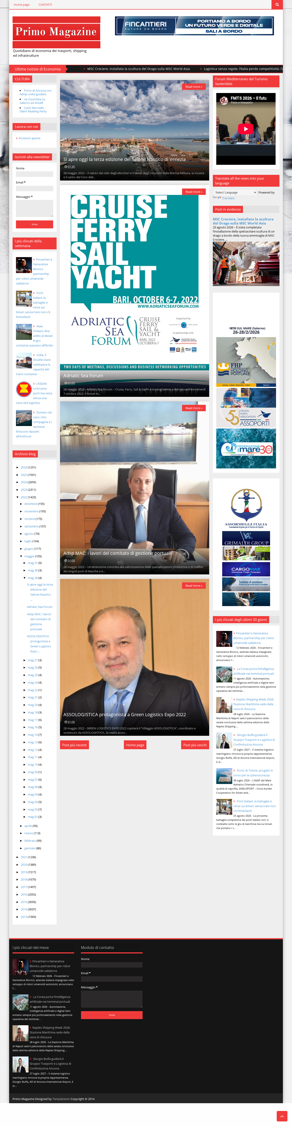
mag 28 (33, 578)
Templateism (61, 1099)
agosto (29, 534)
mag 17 (33, 720)
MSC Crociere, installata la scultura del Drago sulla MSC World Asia (89, 69)
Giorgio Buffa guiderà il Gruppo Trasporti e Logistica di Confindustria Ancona (254, 739)
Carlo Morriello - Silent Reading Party (33, 110)
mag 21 (33, 697)
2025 (24, 475)
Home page (21, 5)
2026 (24, 467)
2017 (24, 887)
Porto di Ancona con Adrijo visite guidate (36, 92)
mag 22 (33, 690)
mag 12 (33, 750)
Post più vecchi (195, 745)
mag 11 (33, 757)
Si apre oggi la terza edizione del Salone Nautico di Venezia (124, 159)
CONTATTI (45, 5)
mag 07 (33, 779)
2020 (24, 865)
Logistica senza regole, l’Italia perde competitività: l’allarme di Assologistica (211, 69)
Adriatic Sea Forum (39, 607)
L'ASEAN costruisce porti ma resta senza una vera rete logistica (34, 393)
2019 (24, 872)
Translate (228, 198)
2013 (24, 917)
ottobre (30, 519)
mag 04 (33, 802)
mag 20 (33, 705)
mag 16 (33, 727)
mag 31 (33, 563)
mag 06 (33, 787)
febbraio (30, 841)
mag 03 (33, 809)
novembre (31, 511)
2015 (24, 902)
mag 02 (33, 817)
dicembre (31, 504)
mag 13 (33, 742)
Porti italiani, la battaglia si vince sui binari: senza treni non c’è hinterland (254, 806)
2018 (24, 879)
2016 (24, 894)
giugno (29, 549)
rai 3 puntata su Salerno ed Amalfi (32, 101)
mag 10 (33, 764)
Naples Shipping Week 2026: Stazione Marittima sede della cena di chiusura (253, 704)
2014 (24, 909)
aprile (28, 826)
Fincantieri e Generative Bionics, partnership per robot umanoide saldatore (253, 638)
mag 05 (33, 794)
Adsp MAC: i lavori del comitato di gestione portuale (117, 553)
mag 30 (33, 570)
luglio (28, 541)
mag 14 (33, 735)
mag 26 (33, 667)
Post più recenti (74, 745)
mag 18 (33, 712)
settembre (31, 526)
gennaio (30, 848)
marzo (29, 833)
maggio (29, 556)
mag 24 (33, 682)
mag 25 (33, 675)
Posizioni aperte (29, 138)
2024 (24, 482)
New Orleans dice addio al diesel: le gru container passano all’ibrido (34, 335)
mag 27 (33, 660)
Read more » (193, 87)
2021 (24, 857)
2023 (24, 490)
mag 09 (33, 772)
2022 (24, 497)
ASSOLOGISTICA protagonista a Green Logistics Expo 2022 (124, 714)
